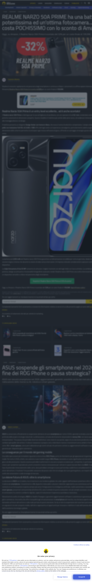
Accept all (82, 577)
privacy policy (41, 571)
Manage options (62, 577)
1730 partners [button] (13, 560)
